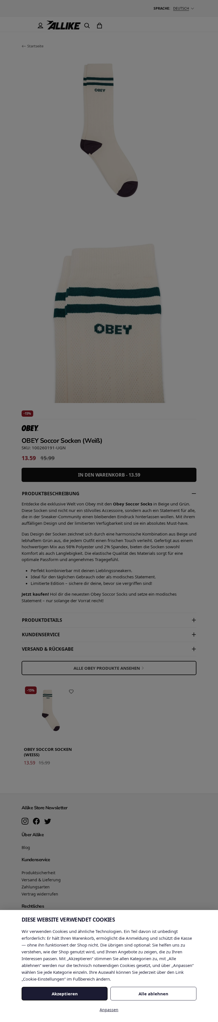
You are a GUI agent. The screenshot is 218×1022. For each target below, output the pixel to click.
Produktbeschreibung (50, 493)
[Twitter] (47, 822)
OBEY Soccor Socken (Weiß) (48, 752)
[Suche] (87, 25)
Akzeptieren (65, 993)
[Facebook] (36, 822)
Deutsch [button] (181, 8)
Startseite (35, 46)
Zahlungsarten (36, 887)
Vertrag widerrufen (40, 894)
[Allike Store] (64, 27)
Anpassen (109, 1009)
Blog (26, 847)
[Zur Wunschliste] (71, 691)
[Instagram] (25, 822)
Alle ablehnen (153, 993)
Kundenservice (41, 634)
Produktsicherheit (38, 872)
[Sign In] (40, 25)
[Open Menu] (28, 25)
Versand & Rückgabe (48, 649)
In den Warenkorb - (109, 475)
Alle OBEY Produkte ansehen (107, 668)
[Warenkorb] (99, 25)
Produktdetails (42, 620)
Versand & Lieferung (41, 879)
